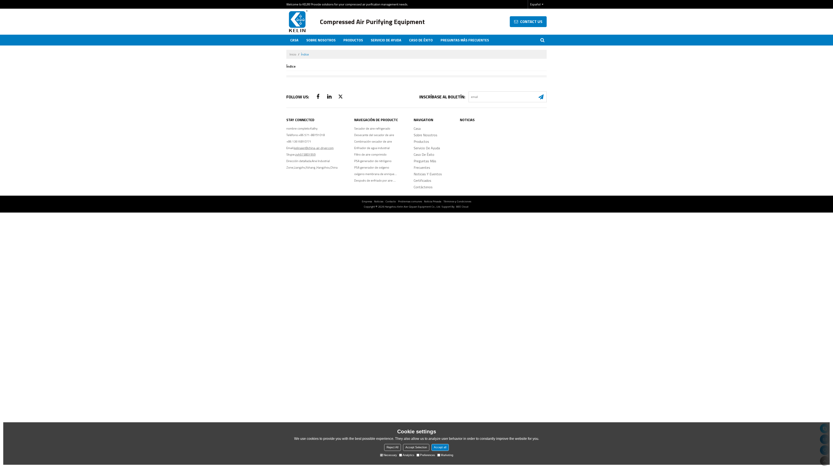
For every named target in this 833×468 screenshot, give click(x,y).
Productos (353, 40)
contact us (531, 21)
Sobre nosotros (321, 40)
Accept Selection (416, 447)
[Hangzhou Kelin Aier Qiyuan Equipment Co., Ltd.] (297, 22)
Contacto (390, 201)
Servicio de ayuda (386, 40)
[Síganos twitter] (340, 96)
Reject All (392, 447)
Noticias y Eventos (428, 174)
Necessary (390, 455)
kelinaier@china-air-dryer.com (314, 148)
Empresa (367, 201)
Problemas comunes (410, 201)
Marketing (447, 455)
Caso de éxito (421, 40)
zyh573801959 (305, 154)
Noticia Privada (432, 201)
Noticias (378, 201)
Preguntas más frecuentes (465, 40)
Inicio (293, 54)
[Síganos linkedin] (329, 96)
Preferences (427, 455)
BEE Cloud (462, 207)
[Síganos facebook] (318, 96)
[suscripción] (541, 97)
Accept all (440, 447)
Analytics (408, 455)
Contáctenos (423, 187)
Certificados (422, 180)
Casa (294, 40)
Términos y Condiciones (457, 201)
